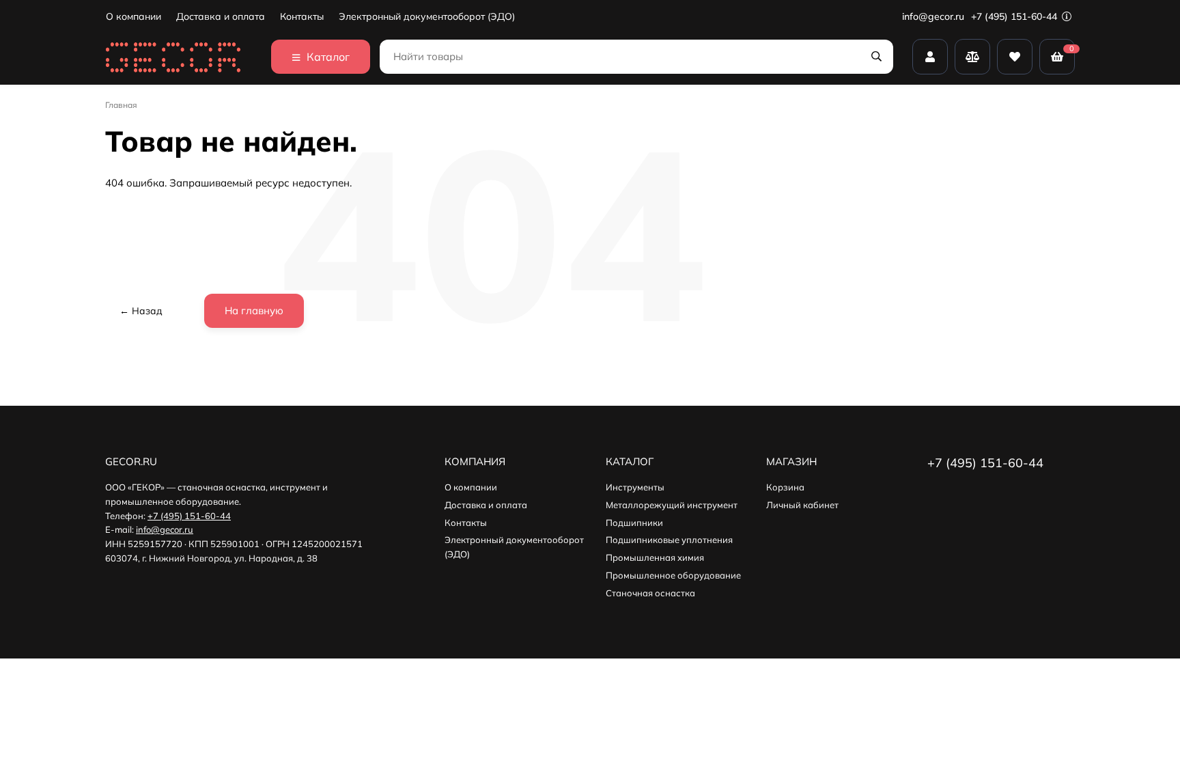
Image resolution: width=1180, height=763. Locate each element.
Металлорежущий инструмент (672, 504)
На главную (254, 310)
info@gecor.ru (933, 16)
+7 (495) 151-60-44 (1015, 16)
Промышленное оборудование (673, 575)
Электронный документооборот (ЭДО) (427, 17)
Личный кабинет (802, 504)
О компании (133, 17)
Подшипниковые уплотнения (669, 539)
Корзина (785, 487)
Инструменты (635, 487)
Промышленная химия (655, 557)
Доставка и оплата (220, 17)
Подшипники (634, 522)
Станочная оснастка (650, 592)
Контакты (302, 17)
